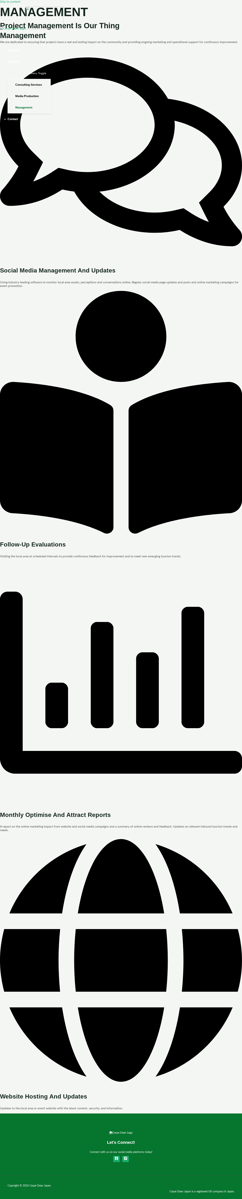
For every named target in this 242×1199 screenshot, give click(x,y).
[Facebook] (116, 1159)
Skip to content (10, 1)
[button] (20, 73)
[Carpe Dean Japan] (13, 28)
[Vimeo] (125, 1159)
